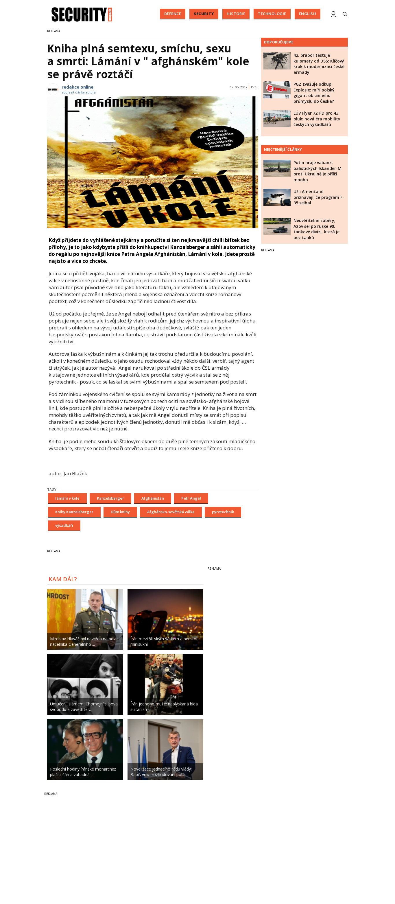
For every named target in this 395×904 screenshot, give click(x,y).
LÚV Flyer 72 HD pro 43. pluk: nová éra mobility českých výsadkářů (317, 118)
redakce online (77, 87)
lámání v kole (67, 498)
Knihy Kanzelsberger (74, 511)
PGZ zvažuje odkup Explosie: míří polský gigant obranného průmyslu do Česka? (314, 92)
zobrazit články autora (79, 92)
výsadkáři (64, 525)
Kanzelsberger (110, 498)
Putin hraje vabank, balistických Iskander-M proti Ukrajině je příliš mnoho (318, 171)
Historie (236, 13)
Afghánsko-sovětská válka (171, 511)
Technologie (272, 13)
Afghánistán (152, 498)
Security (204, 13)
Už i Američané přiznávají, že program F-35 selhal (319, 197)
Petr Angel (191, 498)
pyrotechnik (223, 511)
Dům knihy (120, 511)
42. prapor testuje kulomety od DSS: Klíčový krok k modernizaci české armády (319, 63)
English (307, 13)
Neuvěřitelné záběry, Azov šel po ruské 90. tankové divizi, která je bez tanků (316, 229)
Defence (172, 13)
